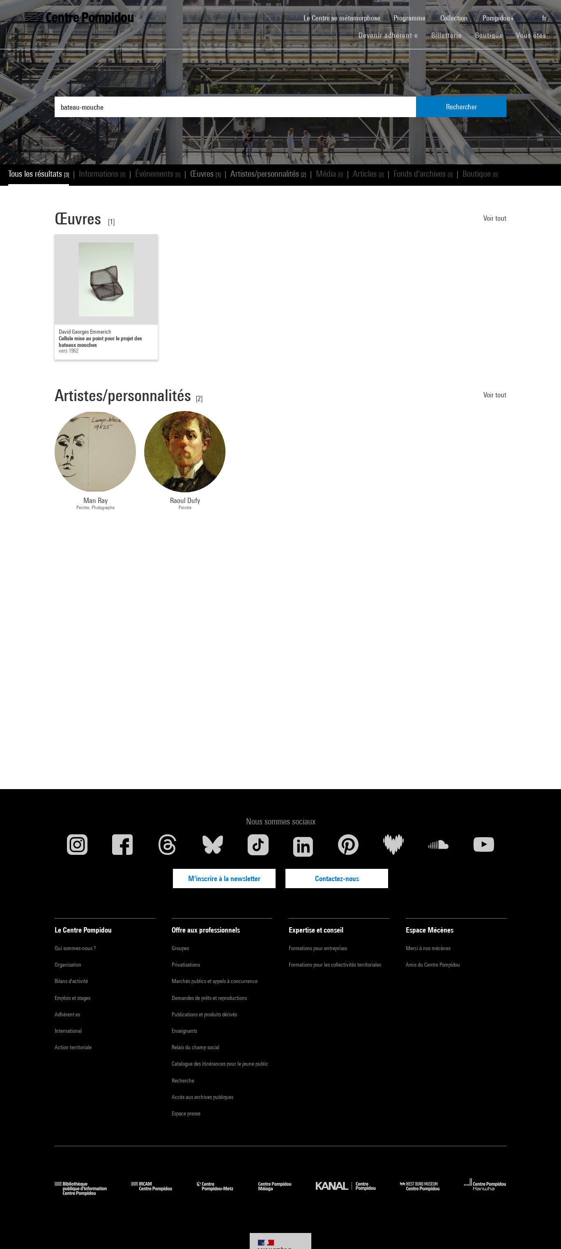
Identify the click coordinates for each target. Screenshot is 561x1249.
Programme (410, 18)
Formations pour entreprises (318, 948)
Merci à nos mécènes (428, 948)
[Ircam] (157, 1193)
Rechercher (461, 106)
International (68, 1030)
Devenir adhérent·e (392, 34)
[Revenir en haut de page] (542, 1230)
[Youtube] (483, 846)
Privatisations (186, 964)
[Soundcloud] (438, 846)
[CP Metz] (221, 1193)
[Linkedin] (303, 846)
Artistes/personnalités (268, 174)
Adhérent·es (67, 1014)
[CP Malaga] (280, 1193)
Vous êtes (532, 35)
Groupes (180, 948)
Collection (454, 18)
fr (545, 18)
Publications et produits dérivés (204, 1014)
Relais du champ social (195, 1047)
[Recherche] (529, 13)
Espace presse (186, 1113)
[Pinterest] (348, 846)
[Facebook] (122, 846)
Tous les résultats (38, 174)
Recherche (183, 1080)
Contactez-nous (337, 878)
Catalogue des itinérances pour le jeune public (220, 1063)
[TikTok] (257, 846)
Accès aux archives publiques (202, 1097)
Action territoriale (73, 1047)
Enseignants (184, 1030)
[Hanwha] (485, 1193)
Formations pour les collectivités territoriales (335, 964)
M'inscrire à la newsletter (224, 878)
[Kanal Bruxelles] (352, 1193)
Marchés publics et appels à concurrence (215, 981)
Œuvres (205, 174)
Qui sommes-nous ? (75, 948)
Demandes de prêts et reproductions (209, 998)
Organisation (68, 964)
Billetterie (446, 35)
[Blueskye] (212, 846)
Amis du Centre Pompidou (433, 964)
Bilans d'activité (71, 981)
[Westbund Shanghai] (426, 1193)
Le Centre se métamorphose (345, 17)
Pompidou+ (499, 18)
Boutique (492, 34)
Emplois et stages (72, 998)
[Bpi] (87, 1193)
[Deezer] (393, 846)
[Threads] (167, 846)
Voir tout (494, 218)
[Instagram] (77, 846)
